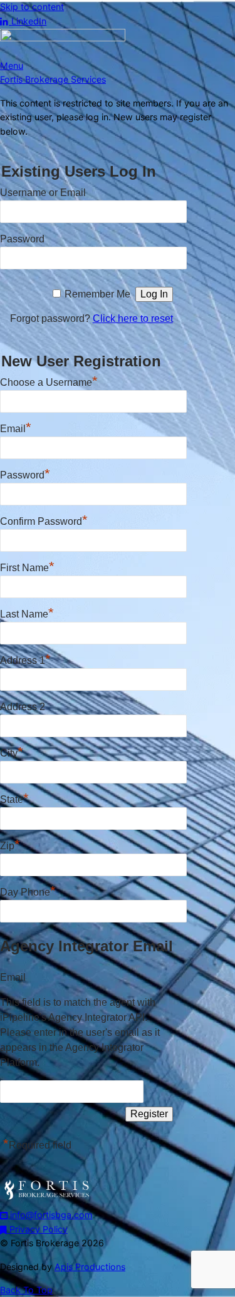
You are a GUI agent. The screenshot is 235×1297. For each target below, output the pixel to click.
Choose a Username (49, 381)
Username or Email (43, 192)
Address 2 (22, 706)
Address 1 (25, 659)
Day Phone (28, 890)
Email (15, 427)
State (14, 798)
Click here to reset (133, 318)
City (11, 751)
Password (22, 239)
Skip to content (32, 6)
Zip (10, 844)
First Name (27, 566)
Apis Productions (90, 1266)
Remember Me (97, 294)
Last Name (27, 612)
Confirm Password (44, 520)
